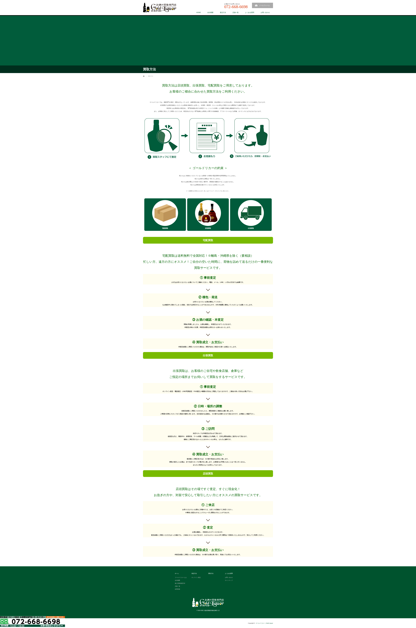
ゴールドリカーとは (181, 577)
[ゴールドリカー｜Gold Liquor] (159, 8)
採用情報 (177, 589)
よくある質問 (249, 12)
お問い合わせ (265, 12)
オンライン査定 (196, 577)
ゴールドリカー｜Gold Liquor (264, 623)
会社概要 (210, 12)
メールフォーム (264, 5)
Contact (32, 621)
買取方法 (210, 573)
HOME (198, 12)
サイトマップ (229, 580)
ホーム (177, 573)
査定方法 (223, 12)
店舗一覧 (235, 12)
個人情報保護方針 (180, 583)
